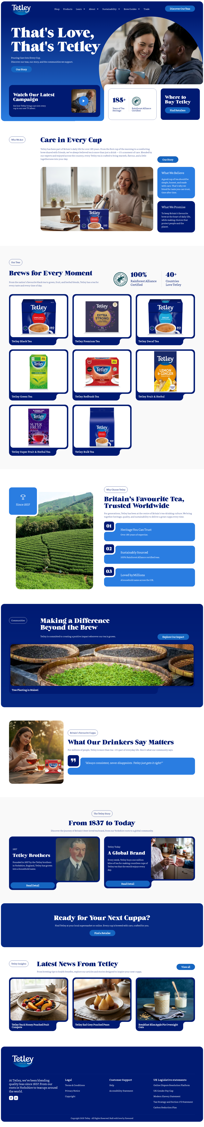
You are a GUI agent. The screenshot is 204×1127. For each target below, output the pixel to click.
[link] (16, 1098)
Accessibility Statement (121, 1090)
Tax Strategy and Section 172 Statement (173, 1101)
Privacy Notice (72, 1090)
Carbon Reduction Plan (165, 1107)
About (92, 8)
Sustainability (109, 8)
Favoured (129, 1118)
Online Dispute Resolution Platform (171, 1085)
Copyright (70, 1096)
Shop (57, 8)
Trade (146, 8)
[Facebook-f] (11, 1098)
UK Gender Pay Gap (163, 1090)
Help (111, 1085)
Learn (79, 8)
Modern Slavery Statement (166, 1096)
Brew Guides (130, 8)
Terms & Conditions (75, 1085)
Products (67, 8)
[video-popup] (84, 101)
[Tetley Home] (24, 9)
